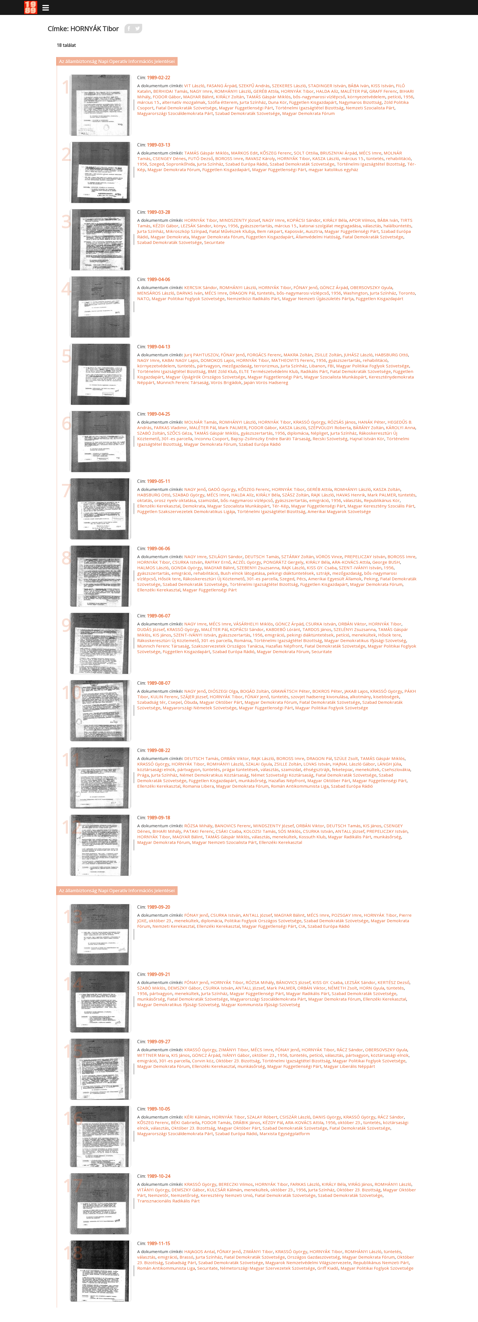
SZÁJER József (193, 696)
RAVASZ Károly (260, 158)
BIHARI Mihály (166, 831)
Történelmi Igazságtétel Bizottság (309, 107)
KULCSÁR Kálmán (224, 1189)
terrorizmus (266, 365)
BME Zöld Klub (222, 371)
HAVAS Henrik (350, 495)
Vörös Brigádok (226, 382)
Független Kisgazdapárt (313, 102)
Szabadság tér (151, 702)
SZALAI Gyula (259, 764)
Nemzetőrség (184, 1195)
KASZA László (325, 158)
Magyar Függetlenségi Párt (246, 107)
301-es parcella (177, 438)
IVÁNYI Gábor (236, 1055)
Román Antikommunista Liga (300, 786)
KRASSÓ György (309, 422)
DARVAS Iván (189, 293)
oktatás (144, 500)
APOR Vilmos (362, 220)
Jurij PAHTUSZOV (201, 354)
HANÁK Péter (371, 422)
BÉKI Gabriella (185, 1122)
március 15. (148, 102)
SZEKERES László (289, 85)
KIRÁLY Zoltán (230, 96)
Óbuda (190, 702)
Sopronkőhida (180, 164)
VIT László (194, 85)
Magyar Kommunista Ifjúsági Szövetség (260, 1004)
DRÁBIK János (246, 1122)
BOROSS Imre (229, 158)
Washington (355, 293)
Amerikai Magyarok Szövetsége (339, 511)
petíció (394, 96)
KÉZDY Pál (273, 1122)
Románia (242, 640)
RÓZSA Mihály (198, 825)
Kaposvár (294, 231)
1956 (408, 96)
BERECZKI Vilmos (236, 1184)
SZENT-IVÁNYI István (360, 567)
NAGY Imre (201, 91)
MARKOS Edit (244, 153)
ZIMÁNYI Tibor (233, 1049)
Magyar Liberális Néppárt (349, 1066)
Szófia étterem (222, 102)
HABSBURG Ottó (391, 354)
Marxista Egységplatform (284, 1133)
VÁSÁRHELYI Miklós (253, 624)
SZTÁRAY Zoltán (297, 556)
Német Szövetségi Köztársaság (282, 775)
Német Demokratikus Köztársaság (214, 775)
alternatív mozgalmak (184, 102)
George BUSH (386, 562)
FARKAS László (304, 1184)
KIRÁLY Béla (335, 220)
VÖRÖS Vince (329, 556)
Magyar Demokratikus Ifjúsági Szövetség (365, 640)
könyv (220, 225)
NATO (143, 298)
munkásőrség (252, 780)
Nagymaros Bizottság (360, 102)
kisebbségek (386, 696)
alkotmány (360, 696)
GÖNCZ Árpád (334, 287)
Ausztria (314, 231)
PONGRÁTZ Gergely (283, 562)
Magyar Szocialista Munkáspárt (335, 377)
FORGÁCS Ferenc (264, 354)
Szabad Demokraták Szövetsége (247, 113)
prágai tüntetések (240, 769)
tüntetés (375, 158)
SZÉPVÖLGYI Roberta (329, 427)
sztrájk (323, 573)
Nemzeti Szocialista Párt (370, 107)
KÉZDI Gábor (165, 225)
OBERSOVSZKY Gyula (371, 287)
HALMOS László (153, 567)
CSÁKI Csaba (228, 831)
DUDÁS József (151, 629)
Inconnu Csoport (211, 438)
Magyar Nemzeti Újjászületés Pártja (318, 298)
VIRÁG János (360, 1184)
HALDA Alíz (327, 91)
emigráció (319, 500)
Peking (371, 578)
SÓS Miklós (289, 831)
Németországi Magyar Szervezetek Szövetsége (267, 1268)
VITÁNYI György (153, 1189)
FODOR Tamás (216, 1122)
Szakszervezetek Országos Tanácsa (227, 646)
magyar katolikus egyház (333, 169)
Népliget (319, 433)
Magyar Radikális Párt (349, 836)
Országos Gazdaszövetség (313, 1257)
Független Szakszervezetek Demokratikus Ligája (186, 511)
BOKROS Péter (327, 691)
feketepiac (342, 769)
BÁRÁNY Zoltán (368, 427)
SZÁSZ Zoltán (295, 495)
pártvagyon (208, 365)
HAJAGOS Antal (199, 1251)
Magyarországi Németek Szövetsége (200, 707)
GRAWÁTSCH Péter (290, 691)
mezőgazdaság (237, 365)
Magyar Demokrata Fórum (308, 113)
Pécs (301, 578)
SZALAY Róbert (262, 1117)
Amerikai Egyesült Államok (335, 578)
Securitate (214, 242)
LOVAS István (316, 764)
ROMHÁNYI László (232, 91)
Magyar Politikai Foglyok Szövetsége (188, 298)
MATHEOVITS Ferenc (292, 360)
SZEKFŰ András (254, 85)
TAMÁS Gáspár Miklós (268, 96)
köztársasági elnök (156, 769)
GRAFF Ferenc (383, 91)
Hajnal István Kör (367, 438)
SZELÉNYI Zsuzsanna (355, 629)
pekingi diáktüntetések (290, 573)
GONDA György (186, 567)
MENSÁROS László (155, 293)
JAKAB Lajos (356, 691)
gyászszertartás (256, 225)
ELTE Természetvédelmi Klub (268, 371)
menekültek (364, 635)
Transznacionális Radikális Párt (168, 1201)
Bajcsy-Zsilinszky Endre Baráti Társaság (270, 438)
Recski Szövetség (330, 438)
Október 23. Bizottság (238, 1060)
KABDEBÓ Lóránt (283, 629)
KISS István (382, 85)
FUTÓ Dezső (200, 158)
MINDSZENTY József (239, 220)
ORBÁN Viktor (352, 624)
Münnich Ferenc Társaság (183, 382)
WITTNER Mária (153, 1055)
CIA (301, 926)
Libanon (317, 365)
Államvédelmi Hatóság (318, 236)
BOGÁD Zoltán (254, 691)
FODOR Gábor (167, 96)
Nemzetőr (158, 1195)
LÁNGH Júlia (389, 764)
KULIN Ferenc (164, 696)
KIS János (162, 635)
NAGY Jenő (195, 489)
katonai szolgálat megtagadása (330, 225)
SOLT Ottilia (306, 153)
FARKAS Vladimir (170, 427)
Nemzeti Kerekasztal (173, 926)
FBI (331, 365)
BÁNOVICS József (293, 982)
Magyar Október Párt (220, 702)
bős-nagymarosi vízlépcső (319, 96)
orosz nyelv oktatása (175, 500)
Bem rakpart (269, 231)
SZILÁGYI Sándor (226, 556)
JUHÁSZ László (358, 354)
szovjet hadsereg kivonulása (319, 696)
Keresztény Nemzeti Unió (227, 1195)
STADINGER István (327, 85)
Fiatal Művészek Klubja (232, 231)
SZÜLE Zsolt (346, 758)
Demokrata (194, 506)
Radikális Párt (314, 371)
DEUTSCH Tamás (262, 556)
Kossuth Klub (312, 836)
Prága (143, 775)
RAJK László (322, 495)
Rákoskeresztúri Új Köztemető (214, 578)
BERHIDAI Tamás (170, 91)
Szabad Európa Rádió (246, 164)
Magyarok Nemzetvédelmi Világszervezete (308, 1262)
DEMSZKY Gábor (184, 988)
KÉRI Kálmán (197, 1117)
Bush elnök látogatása (242, 573)
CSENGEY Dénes (169, 158)
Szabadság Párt (180, 1262)
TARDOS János (316, 629)
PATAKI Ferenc (198, 831)
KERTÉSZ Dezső (393, 982)
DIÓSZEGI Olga (223, 691)
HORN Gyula (371, 988)
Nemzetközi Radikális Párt (253, 298)
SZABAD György (188, 495)
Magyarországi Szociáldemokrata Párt (175, 113)
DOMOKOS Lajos (217, 360)
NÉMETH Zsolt (342, 988)
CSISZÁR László (295, 1117)
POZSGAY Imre (346, 915)
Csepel (175, 702)
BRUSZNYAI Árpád (338, 153)
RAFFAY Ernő (218, 562)
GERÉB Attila (266, 91)
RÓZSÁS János (342, 422)
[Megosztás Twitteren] (137, 30)
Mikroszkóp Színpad (186, 231)
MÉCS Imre (370, 153)
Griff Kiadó (327, 1268)
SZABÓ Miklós (151, 988)
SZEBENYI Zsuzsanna (258, 567)
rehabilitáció (398, 158)
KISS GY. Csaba (322, 567)
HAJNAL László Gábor (353, 764)
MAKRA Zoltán (298, 354)
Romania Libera (198, 786)
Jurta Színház (253, 102)
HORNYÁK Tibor (297, 91)
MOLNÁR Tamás (200, 422)
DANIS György (327, 1117)
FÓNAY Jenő (305, 287)
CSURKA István (187, 562)
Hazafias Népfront (284, 646)
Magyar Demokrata (169, 236)
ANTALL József (349, 831)
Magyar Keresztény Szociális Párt (380, 506)
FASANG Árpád (222, 85)
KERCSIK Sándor (200, 287)
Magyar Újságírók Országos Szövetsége (205, 377)
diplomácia (297, 433)
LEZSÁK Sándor (196, 225)
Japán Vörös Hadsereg (266, 382)
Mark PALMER (232, 427)
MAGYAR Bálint (198, 96)
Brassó (186, 1257)
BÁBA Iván (358, 85)
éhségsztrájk (316, 769)
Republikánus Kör (382, 500)
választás (372, 225)
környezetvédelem (366, 96)
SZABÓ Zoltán (151, 433)
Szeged (156, 164)
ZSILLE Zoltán (328, 354)
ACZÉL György (247, 562)
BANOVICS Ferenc (233, 825)
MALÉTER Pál (354, 91)
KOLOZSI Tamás (259, 831)
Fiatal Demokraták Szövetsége (186, 107)
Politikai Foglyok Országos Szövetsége (263, 920)
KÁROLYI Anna (400, 427)
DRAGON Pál (242, 293)
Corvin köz (203, 1060)
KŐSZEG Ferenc (276, 153)
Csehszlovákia (396, 769)
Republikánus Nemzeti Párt (381, 1262)
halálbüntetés (397, 225)
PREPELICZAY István (364, 556)
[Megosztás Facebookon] (128, 30)
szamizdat (208, 500)
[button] (46, 7)
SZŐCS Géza (179, 433)
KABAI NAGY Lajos (180, 360)
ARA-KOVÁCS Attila (351, 562)
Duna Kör (277, 102)
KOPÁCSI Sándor (304, 220)
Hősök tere (169, 578)
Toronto (406, 293)
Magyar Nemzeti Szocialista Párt (224, 842)
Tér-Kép (280, 506)
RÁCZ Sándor (350, 1049)
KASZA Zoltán (386, 489)
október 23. (160, 920)
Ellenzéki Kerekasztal (158, 506)
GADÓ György (222, 489)
